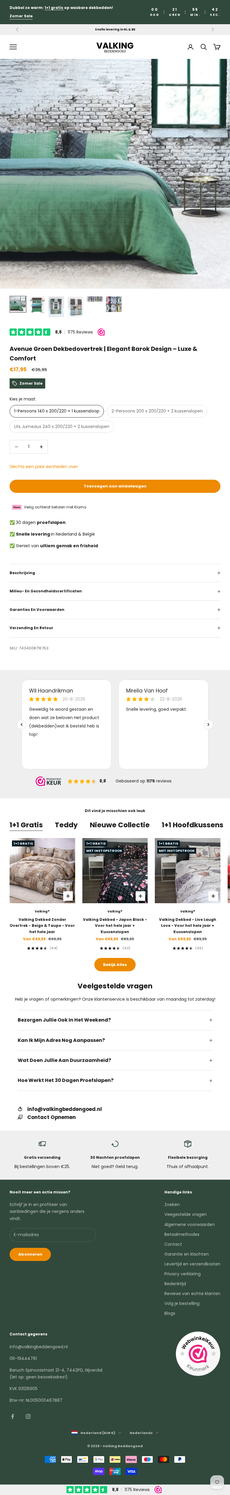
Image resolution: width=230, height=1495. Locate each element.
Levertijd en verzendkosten (192, 1264)
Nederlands (141, 1432)
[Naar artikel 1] (18, 304)
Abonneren (30, 1254)
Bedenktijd (175, 1284)
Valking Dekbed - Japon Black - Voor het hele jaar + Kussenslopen (115, 925)
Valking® (42, 911)
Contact (173, 1244)
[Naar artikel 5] (94, 299)
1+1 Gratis (26, 825)
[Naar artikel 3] (56, 307)
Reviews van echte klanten (192, 1294)
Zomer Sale (21, 16)
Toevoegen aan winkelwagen (115, 486)
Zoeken (172, 1204)
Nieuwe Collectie (120, 825)
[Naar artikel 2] (37, 305)
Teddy (66, 825)
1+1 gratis (54, 7)
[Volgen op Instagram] (28, 1416)
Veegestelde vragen (185, 1214)
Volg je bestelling (181, 1303)
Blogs (169, 1313)
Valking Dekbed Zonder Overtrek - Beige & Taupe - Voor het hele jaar (42, 925)
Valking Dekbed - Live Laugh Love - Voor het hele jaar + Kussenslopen (187, 925)
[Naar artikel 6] (113, 304)
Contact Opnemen (51, 1117)
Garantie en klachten (186, 1254)
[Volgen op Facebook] (13, 1416)
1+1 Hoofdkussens (192, 825)
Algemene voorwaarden (189, 1225)
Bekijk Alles (115, 964)
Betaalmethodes (181, 1234)
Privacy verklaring (182, 1274)
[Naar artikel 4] (75, 307)
